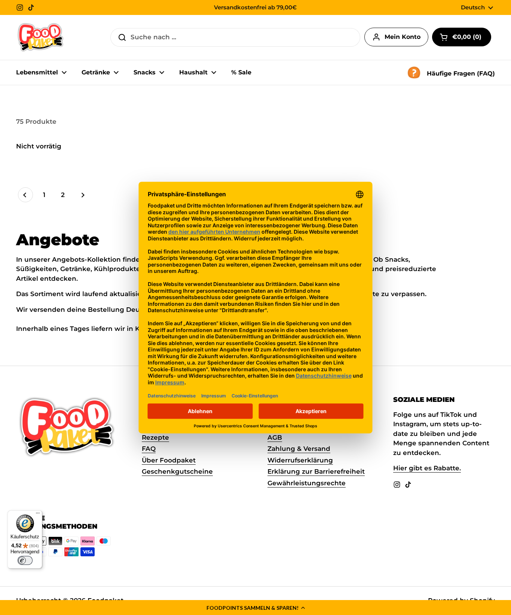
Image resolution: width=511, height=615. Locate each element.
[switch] (25, 560)
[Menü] (37, 514)
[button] (255, 607)
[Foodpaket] (40, 37)
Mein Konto (402, 36)
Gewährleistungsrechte (306, 483)
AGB (274, 437)
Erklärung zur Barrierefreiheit (316, 471)
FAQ (149, 448)
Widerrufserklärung (300, 460)
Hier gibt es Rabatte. (427, 468)
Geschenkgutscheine (177, 471)
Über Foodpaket (169, 460)
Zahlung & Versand (298, 448)
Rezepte (155, 437)
